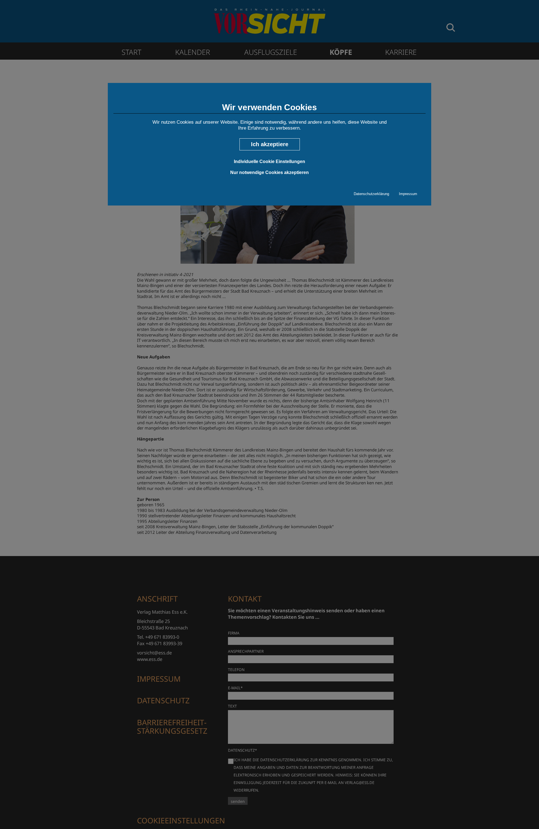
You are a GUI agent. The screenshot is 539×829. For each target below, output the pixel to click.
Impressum (408, 194)
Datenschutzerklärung (371, 194)
